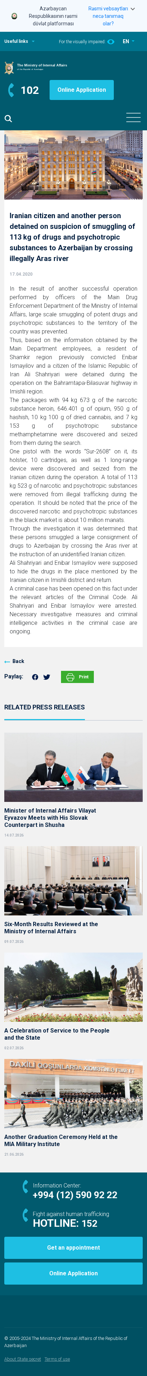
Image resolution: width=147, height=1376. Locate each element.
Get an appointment (73, 1247)
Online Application (81, 89)
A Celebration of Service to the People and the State (57, 1034)
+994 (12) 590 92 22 (75, 1195)
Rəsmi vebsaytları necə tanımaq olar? (108, 16)
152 (89, 1223)
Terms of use (57, 1359)
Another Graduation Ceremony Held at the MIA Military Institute (61, 1140)
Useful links (16, 41)
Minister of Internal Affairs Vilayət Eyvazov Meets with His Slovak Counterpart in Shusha (50, 817)
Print (83, 676)
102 (30, 90)
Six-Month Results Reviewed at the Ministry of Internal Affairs (51, 928)
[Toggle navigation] (133, 117)
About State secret (22, 1359)
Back (18, 661)
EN (126, 41)
